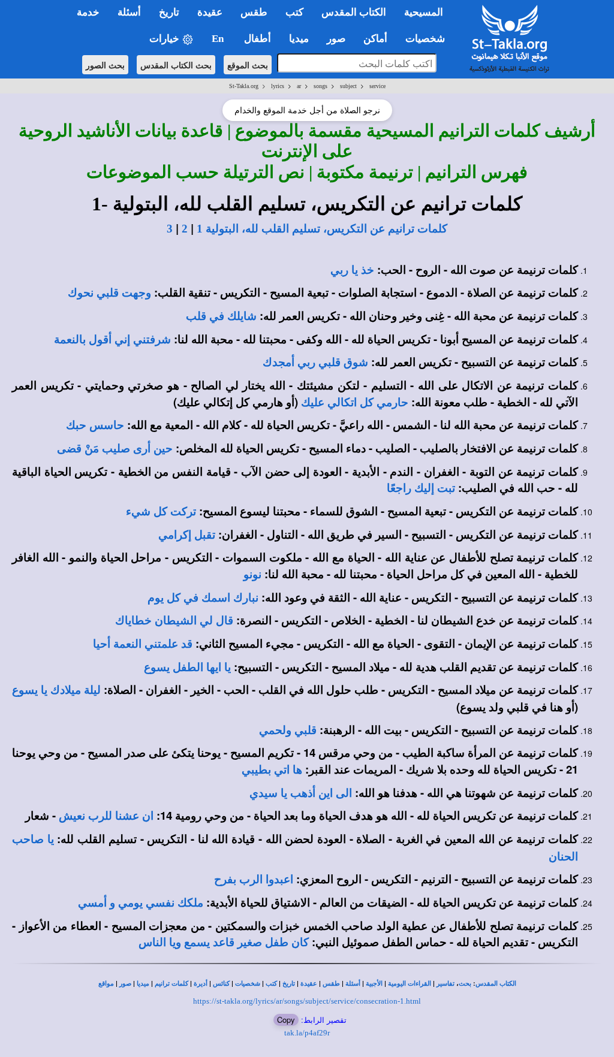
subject (348, 86)
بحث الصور (105, 65)
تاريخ (288, 983)
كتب (271, 983)
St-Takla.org (243, 86)
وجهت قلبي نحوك (109, 292)
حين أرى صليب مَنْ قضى (115, 448)
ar (299, 86)
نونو (252, 574)
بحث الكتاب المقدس (176, 65)
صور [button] (336, 38)
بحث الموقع (247, 65)
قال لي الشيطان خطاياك (174, 620)
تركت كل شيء (161, 511)
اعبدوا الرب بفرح (253, 879)
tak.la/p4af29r (307, 1032)
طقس (331, 983)
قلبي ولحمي (288, 730)
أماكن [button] (375, 38)
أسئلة (352, 983)
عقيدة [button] (209, 12)
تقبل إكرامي (186, 534)
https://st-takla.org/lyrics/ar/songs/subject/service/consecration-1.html (307, 1000)
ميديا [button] (299, 38)
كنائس (221, 983)
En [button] (219, 38)
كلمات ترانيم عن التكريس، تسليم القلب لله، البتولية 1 (322, 228)
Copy (286, 1019)
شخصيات (247, 983)
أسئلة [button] (129, 12)
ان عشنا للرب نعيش (106, 816)
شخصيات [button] (428, 38)
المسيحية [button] (423, 12)
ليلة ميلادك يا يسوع (56, 690)
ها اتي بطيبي (272, 769)
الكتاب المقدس (495, 983)
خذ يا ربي (352, 270)
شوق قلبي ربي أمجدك (315, 362)
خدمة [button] (88, 12)
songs (320, 86)
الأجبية (374, 983)
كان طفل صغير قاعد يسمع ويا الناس (224, 942)
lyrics (277, 86)
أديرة (200, 983)
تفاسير (446, 983)
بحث (465, 983)
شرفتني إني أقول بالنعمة (112, 339)
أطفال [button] (257, 38)
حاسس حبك (95, 425)
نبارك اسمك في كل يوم (203, 597)
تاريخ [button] (169, 12)
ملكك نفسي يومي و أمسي (140, 902)
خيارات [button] (165, 38)
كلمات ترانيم (171, 983)
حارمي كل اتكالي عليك (354, 402)
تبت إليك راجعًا (421, 488)
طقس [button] (253, 12)
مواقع (106, 983)
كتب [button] (294, 12)
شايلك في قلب (221, 316)
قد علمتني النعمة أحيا (142, 644)
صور (125, 983)
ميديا (143, 983)
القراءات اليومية (409, 983)
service (377, 86)
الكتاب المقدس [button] (353, 12)
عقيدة (308, 983)
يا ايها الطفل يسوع (187, 667)
